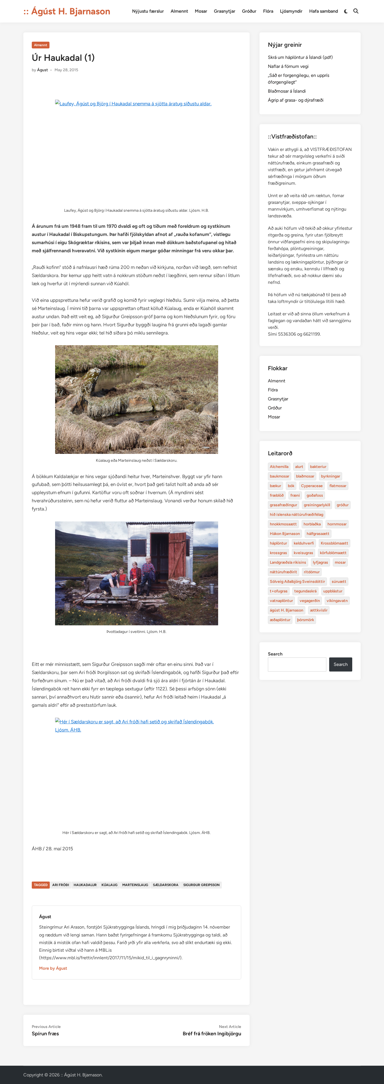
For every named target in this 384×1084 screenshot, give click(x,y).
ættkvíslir (318, 610)
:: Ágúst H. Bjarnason (66, 11)
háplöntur (278, 543)
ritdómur (312, 572)
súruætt (339, 581)
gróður (343, 505)
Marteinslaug (135, 885)
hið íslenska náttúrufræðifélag (296, 514)
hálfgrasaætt (318, 533)
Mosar (201, 11)
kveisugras (303, 552)
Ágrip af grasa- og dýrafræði (296, 100)
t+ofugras (279, 591)
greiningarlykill (317, 505)
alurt (299, 466)
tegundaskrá (305, 591)
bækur (275, 485)
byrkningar (330, 476)
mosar (340, 562)
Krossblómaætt (334, 543)
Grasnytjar (224, 11)
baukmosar (279, 476)
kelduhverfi (304, 543)
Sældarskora (166, 885)
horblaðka (312, 524)
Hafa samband (323, 11)
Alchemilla (279, 466)
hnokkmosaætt (283, 524)
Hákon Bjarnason (285, 533)
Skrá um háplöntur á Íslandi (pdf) (300, 57)
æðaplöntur (280, 619)
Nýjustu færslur (148, 11)
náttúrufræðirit (283, 572)
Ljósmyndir (291, 11)
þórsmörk (305, 619)
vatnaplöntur (281, 600)
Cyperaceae (312, 485)
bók (291, 485)
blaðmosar (305, 476)
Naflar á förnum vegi (288, 66)
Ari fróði (60, 885)
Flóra (268, 11)
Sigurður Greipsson (201, 885)
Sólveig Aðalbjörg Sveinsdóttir (297, 581)
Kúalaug (109, 885)
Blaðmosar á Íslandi (287, 91)
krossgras (278, 552)
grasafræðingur (283, 505)
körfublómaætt (333, 552)
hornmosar (337, 524)
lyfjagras (320, 562)
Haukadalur (85, 885)
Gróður (249, 11)
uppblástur (332, 591)
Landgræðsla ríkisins (288, 562)
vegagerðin (310, 600)
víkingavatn (337, 600)
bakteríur (318, 466)
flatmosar (337, 485)
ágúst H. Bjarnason (286, 610)
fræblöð (277, 495)
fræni (295, 495)
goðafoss (315, 495)
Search (275, 654)
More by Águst (53, 968)
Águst (42, 70)
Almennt (179, 11)
